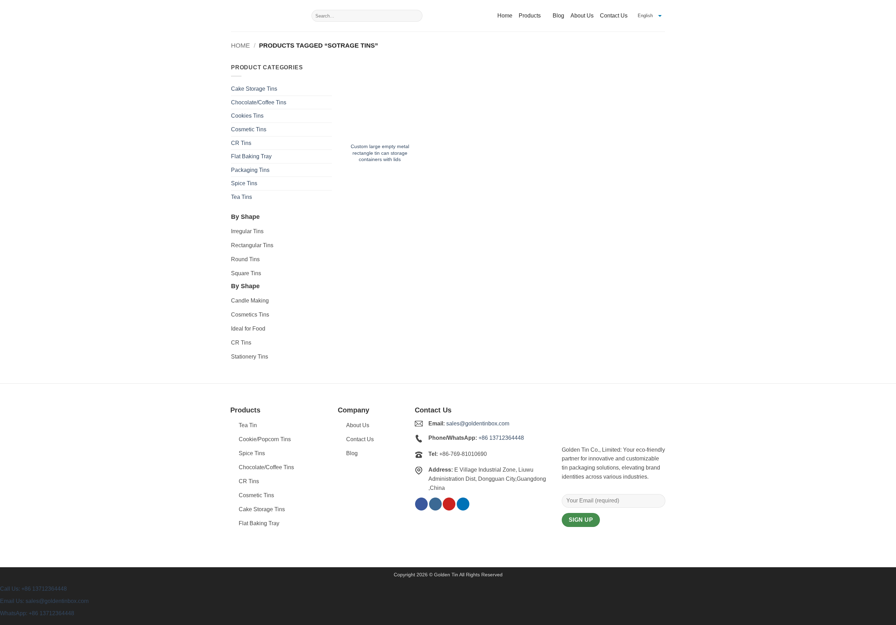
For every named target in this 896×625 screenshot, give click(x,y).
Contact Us (614, 16)
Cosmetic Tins (248, 129)
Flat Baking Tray (251, 156)
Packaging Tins (250, 170)
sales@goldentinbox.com (477, 423)
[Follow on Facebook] (421, 504)
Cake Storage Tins (254, 89)
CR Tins (241, 143)
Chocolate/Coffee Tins (258, 102)
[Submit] (416, 16)
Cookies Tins (247, 116)
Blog (558, 16)
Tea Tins (241, 197)
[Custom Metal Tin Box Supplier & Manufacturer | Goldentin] (266, 16)
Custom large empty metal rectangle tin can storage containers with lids (380, 153)
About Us (582, 16)
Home (504, 16)
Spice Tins (244, 183)
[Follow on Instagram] (435, 504)
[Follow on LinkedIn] (463, 504)
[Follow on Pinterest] (449, 504)
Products (530, 16)
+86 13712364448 (501, 438)
